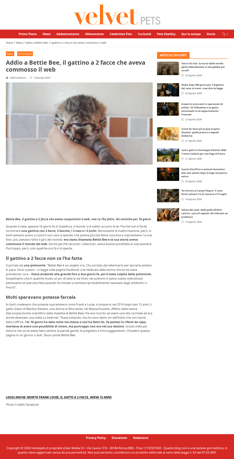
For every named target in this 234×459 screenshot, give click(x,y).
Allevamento (94, 34)
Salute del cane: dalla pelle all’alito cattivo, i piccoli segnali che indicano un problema (204, 213)
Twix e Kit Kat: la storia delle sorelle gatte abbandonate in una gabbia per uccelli (203, 67)
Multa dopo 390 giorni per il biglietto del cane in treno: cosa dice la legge (202, 86)
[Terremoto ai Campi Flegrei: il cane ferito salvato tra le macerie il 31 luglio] (168, 195)
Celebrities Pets (121, 34)
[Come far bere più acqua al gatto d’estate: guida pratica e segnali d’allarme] (168, 134)
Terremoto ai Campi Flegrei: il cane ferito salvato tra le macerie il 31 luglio (204, 192)
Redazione (140, 438)
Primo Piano (28, 34)
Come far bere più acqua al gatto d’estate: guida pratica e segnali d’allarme (200, 132)
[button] (225, 34)
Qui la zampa (191, 34)
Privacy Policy (96, 438)
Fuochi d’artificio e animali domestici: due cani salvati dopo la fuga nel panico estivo (204, 173)
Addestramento (67, 34)
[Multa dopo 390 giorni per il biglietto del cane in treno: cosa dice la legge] (168, 89)
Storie (211, 34)
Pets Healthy (166, 34)
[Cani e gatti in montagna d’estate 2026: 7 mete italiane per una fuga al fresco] (168, 155)
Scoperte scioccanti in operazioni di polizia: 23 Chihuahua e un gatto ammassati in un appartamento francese (202, 109)
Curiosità (144, 34)
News (47, 34)
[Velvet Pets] (117, 14)
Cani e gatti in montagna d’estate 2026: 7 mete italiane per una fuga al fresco (204, 152)
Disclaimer (119, 438)
